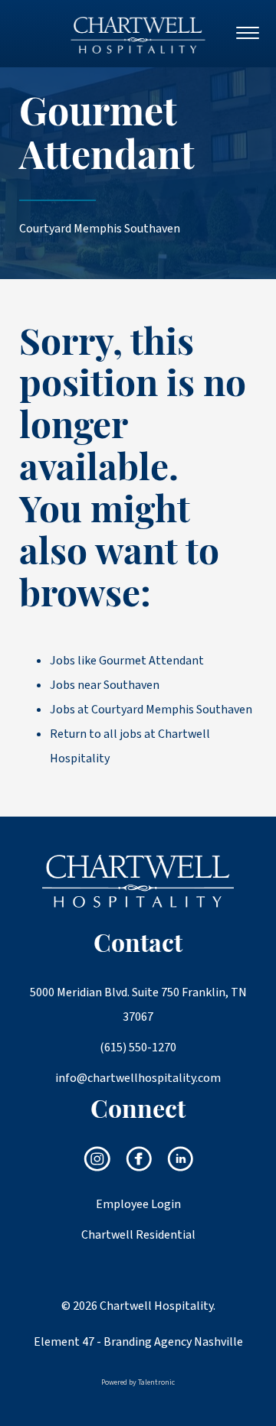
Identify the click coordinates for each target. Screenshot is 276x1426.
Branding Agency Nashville (173, 1341)
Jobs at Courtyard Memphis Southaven (151, 709)
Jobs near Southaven (104, 685)
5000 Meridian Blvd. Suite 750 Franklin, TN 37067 (138, 1004)
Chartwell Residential (138, 1234)
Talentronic (156, 1382)
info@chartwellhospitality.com (138, 1078)
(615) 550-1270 (138, 1047)
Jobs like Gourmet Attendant (127, 660)
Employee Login (138, 1204)
